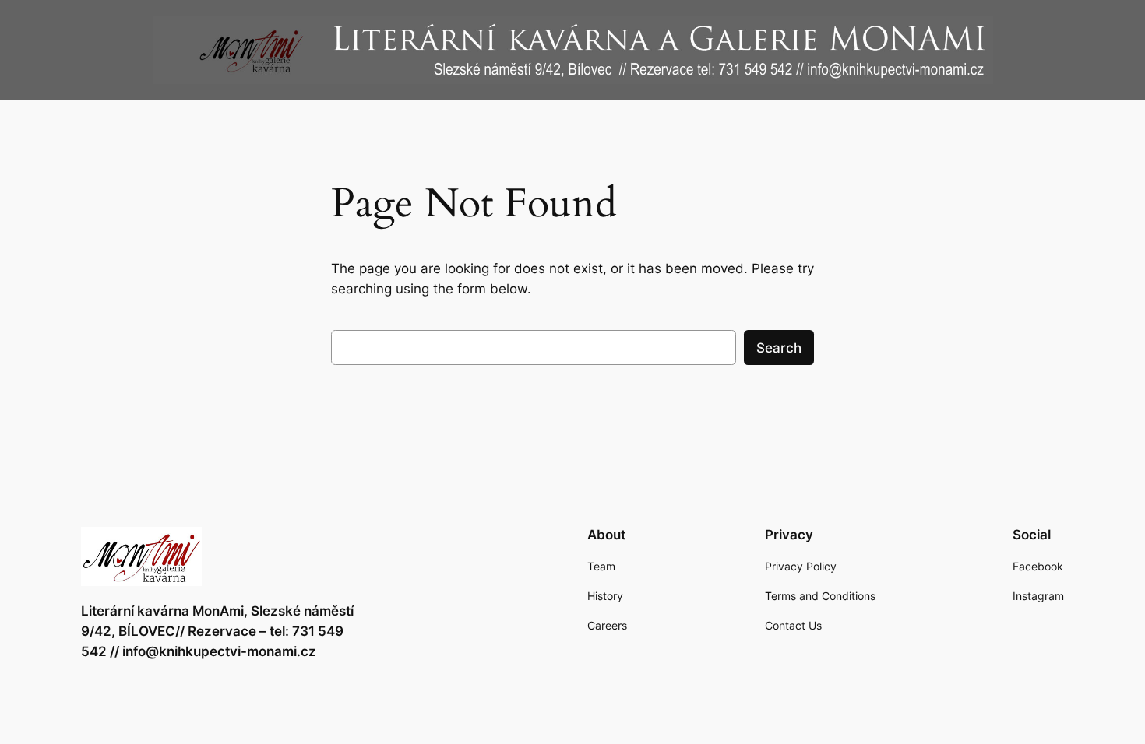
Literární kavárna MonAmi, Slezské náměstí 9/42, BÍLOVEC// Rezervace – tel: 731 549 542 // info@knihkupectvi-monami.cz (217, 631)
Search (779, 348)
